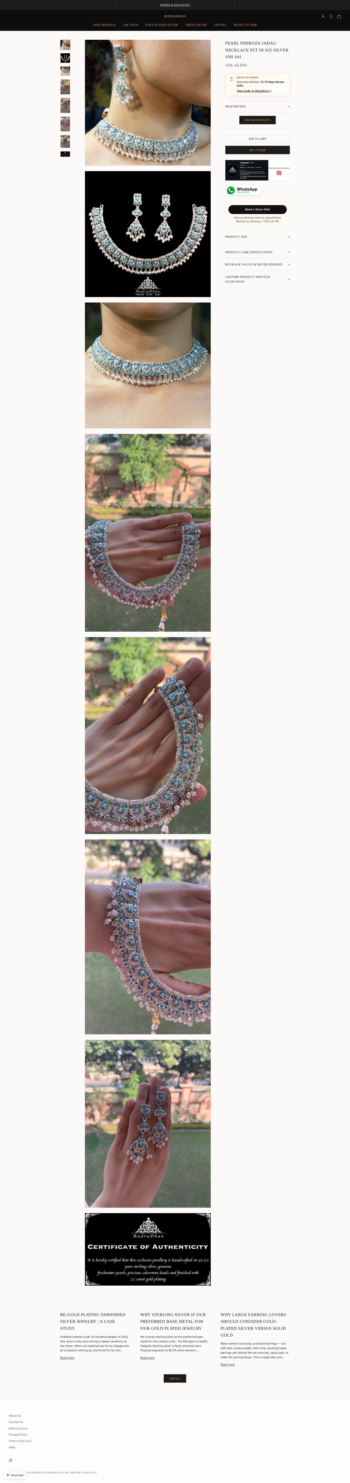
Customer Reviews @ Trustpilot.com (175, 4)
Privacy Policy (18, 1434)
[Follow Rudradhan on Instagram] (257, 170)
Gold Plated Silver (161, 24)
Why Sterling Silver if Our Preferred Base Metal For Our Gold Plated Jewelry (173, 1321)
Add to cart (257, 138)
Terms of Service (20, 1441)
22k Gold (130, 24)
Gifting (220, 24)
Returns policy (18, 1428)
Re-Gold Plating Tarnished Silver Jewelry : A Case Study (93, 1321)
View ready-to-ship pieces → (254, 90)
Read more (67, 1357)
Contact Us (16, 1422)
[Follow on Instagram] (10, 1460)
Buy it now (258, 149)
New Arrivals (104, 24)
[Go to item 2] (65, 58)
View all (175, 1378)
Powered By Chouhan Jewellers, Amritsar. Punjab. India (64, 1473)
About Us (15, 1415)
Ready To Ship (245, 24)
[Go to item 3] (65, 71)
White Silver (196, 24)
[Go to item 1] (65, 45)
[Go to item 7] (65, 141)
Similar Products (257, 120)
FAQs (12, 1447)
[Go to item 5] (65, 105)
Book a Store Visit (257, 209)
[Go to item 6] (65, 124)
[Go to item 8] (65, 154)
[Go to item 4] (65, 87)
